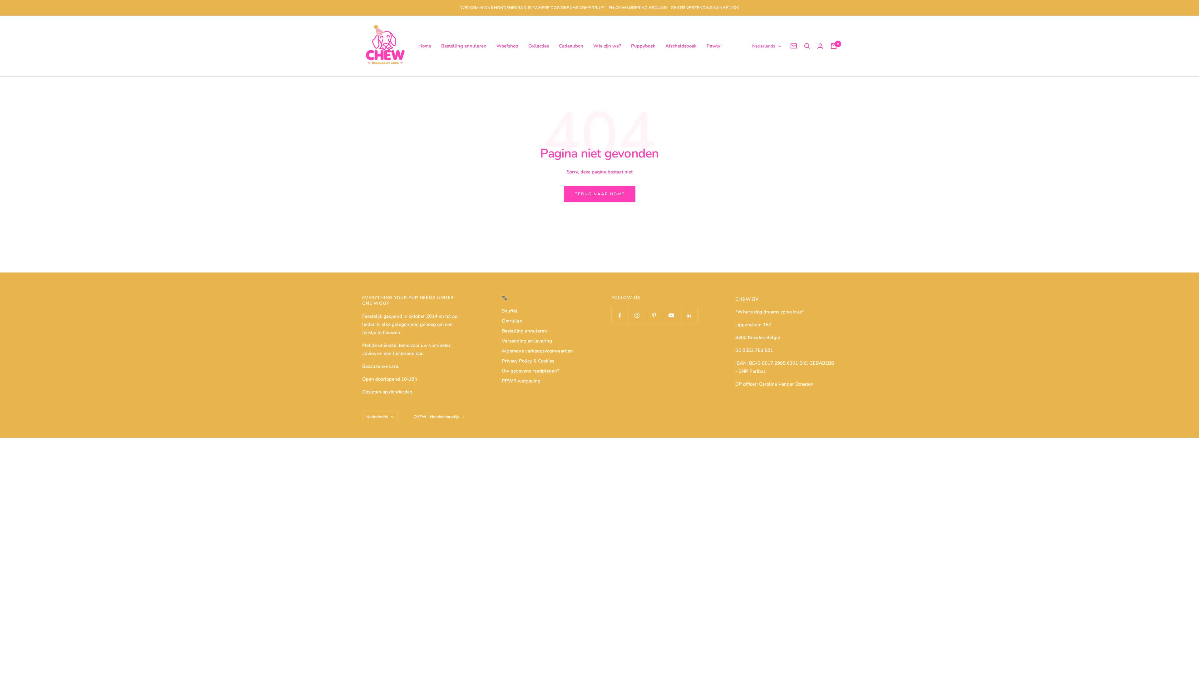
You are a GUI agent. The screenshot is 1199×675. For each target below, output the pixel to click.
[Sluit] (746, 269)
